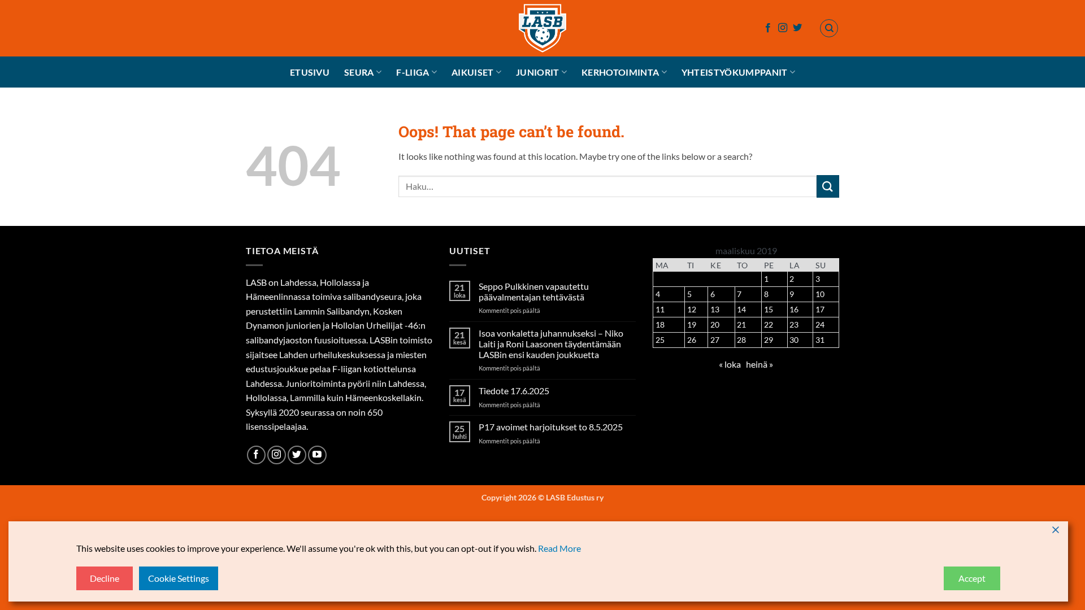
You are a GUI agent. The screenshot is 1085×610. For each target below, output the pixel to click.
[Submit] (828, 186)
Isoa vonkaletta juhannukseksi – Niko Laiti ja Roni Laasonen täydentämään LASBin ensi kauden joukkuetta (551, 344)
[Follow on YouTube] (317, 455)
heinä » (759, 364)
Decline (104, 578)
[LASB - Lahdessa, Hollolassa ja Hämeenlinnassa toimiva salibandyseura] (542, 28)
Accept (972, 578)
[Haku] (829, 28)
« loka (730, 364)
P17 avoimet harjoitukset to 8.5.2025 (551, 426)
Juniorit (537, 72)
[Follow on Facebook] (767, 28)
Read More (559, 548)
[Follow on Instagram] (782, 28)
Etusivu (309, 72)
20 (714, 324)
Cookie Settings (178, 578)
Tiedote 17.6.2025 (514, 390)
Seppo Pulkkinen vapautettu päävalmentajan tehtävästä (534, 291)
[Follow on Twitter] (797, 28)
